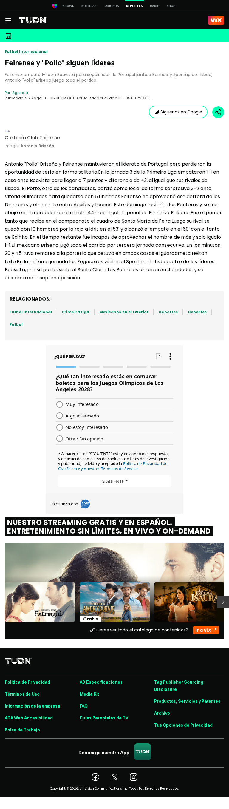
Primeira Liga (75, 312)
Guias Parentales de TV (104, 718)
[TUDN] (33, 20)
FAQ (84, 706)
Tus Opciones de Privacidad (183, 725)
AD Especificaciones (101, 682)
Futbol (16, 324)
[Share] (218, 112)
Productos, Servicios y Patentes (187, 701)
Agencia (20, 92)
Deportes (168, 312)
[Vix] (216, 20)
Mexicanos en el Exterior (123, 312)
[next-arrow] (223, 602)
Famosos (111, 5)
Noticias (89, 5)
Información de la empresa (32, 706)
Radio (155, 5)
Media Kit (89, 694)
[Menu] (8, 20)
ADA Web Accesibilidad (29, 718)
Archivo (162, 713)
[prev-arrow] (1, 602)
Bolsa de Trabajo (22, 730)
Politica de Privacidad (27, 682)
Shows (68, 5)
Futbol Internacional (26, 51)
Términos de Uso (22, 694)
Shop (171, 5)
